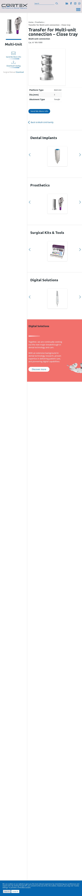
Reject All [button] (7, 891)
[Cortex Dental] (15, 6)
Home (30, 22)
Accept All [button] (15, 891)
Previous (31, 192)
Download (20, 72)
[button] (57, 3)
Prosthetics (39, 22)
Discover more (57, 156)
